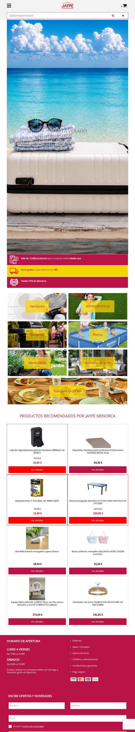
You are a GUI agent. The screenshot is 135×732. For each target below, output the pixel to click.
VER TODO (67, 143)
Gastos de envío (80, 653)
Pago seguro (78, 671)
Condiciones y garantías (84, 665)
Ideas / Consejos (80, 646)
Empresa (77, 640)
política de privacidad (33, 726)
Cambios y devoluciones (85, 659)
